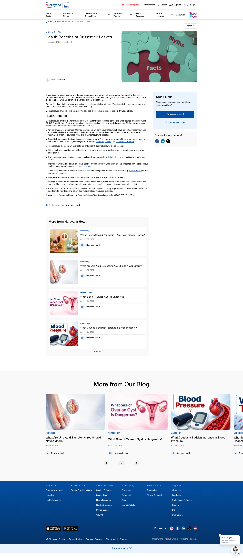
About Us (176, 491)
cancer (108, 142)
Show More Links (120, 548)
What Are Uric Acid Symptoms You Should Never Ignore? (111, 266)
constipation (134, 171)
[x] (189, 530)
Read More (75, 412)
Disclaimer (112, 540)
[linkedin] (183, 530)
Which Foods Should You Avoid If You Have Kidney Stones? (112, 235)
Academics (152, 491)
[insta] (172, 529)
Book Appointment (175, 114)
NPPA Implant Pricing (56, 540)
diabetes (100, 142)
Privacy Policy (76, 540)
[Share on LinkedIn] (163, 141)
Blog (52, 22)
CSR (174, 510)
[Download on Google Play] (70, 528)
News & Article (128, 505)
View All (97, 352)
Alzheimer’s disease (125, 142)
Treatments (127, 495)
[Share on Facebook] (157, 141)
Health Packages (53, 500)
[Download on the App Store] (53, 528)
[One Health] (193, 15)
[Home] (58, 5)
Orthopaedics (102, 510)
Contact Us (177, 515)
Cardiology (176, 433)
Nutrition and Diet (54, 33)
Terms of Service (95, 540)
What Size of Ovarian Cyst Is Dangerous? (102, 297)
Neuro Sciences (103, 500)
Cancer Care (101, 495)
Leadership (177, 495)
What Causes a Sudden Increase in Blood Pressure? (108, 328)
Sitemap (123, 540)
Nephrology (51, 433)
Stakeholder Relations (182, 500)
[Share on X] (168, 141)
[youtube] (195, 530)
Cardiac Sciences (104, 491)
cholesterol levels (117, 157)
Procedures (127, 491)
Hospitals (50, 495)
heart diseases (85, 167)
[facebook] (178, 530)
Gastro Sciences (104, 505)
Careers (175, 505)
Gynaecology (114, 433)
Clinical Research (154, 495)
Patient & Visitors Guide (81, 491)
